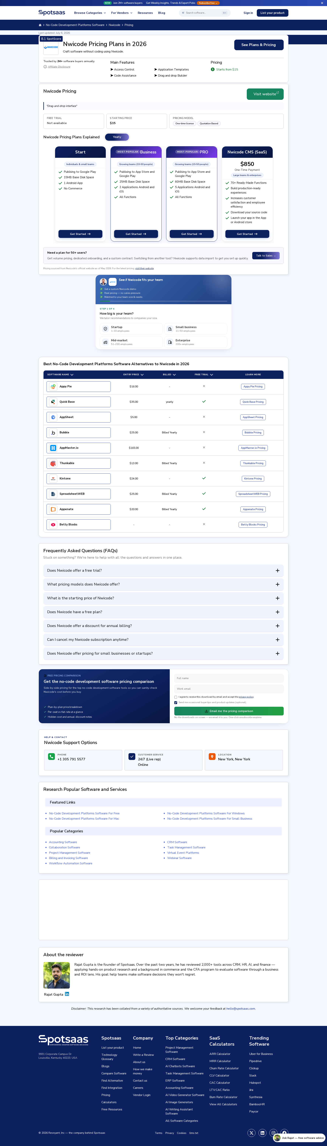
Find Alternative (112, 1081)
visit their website (144, 268)
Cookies (181, 1133)
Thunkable (67, 463)
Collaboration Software (64, 847)
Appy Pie (66, 386)
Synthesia (255, 1097)
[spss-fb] (284, 1133)
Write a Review (143, 1055)
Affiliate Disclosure (59, 67)
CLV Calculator (219, 1075)
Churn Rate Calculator (224, 1068)
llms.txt (193, 1133)
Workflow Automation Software (70, 863)
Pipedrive (255, 1061)
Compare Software (113, 1073)
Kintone (65, 478)
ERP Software (175, 1081)
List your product (273, 13)
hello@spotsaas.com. (241, 1009)
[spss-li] (262, 1133)
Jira (251, 1090)
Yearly (117, 137)
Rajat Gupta (53, 994)
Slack (252, 1075)
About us (139, 1062)
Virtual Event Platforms (183, 853)
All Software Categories (181, 1121)
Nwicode (114, 25)
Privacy (169, 1133)
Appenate (66, 509)
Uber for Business (261, 1054)
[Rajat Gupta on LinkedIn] (67, 994)
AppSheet (67, 417)
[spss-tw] (251, 1133)
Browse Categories (88, 13)
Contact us (140, 1081)
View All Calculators (223, 1104)
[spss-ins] (273, 1133)
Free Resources (111, 1109)
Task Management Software (186, 847)
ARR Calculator (219, 1054)
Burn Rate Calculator (223, 1097)
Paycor (253, 1111)
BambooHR (257, 1104)
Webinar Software (179, 858)
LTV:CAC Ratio (219, 1090)
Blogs (105, 1066)
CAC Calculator (219, 1083)
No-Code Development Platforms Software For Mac (84, 819)
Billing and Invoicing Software (68, 858)
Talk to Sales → (266, 255)
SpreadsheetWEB (72, 494)
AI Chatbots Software (180, 1066)
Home (137, 1048)
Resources (145, 13)
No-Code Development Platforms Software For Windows (206, 813)
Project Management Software (69, 853)
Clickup (254, 1068)
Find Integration (111, 1088)
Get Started (78, 234)
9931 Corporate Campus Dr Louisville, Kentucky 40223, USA (58, 1056)
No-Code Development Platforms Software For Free (84, 813)
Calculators (109, 1102)
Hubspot (255, 1083)
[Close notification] (322, 3)
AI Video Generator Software (184, 1095)
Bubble (64, 432)
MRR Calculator (220, 1061)
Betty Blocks (68, 524)
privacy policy (246, 696)
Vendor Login (141, 1095)
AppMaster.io (69, 448)
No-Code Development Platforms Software (75, 25)
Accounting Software (63, 842)
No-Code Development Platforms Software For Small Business (209, 819)
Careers (138, 1088)
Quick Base (67, 402)
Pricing (253, 386)
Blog (161, 13)
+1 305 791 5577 (71, 759)
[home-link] (40, 25)
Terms (158, 1133)
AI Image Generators (179, 1102)
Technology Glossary (109, 1057)
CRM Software (177, 842)
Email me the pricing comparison (231, 711)
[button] (163, 3)
